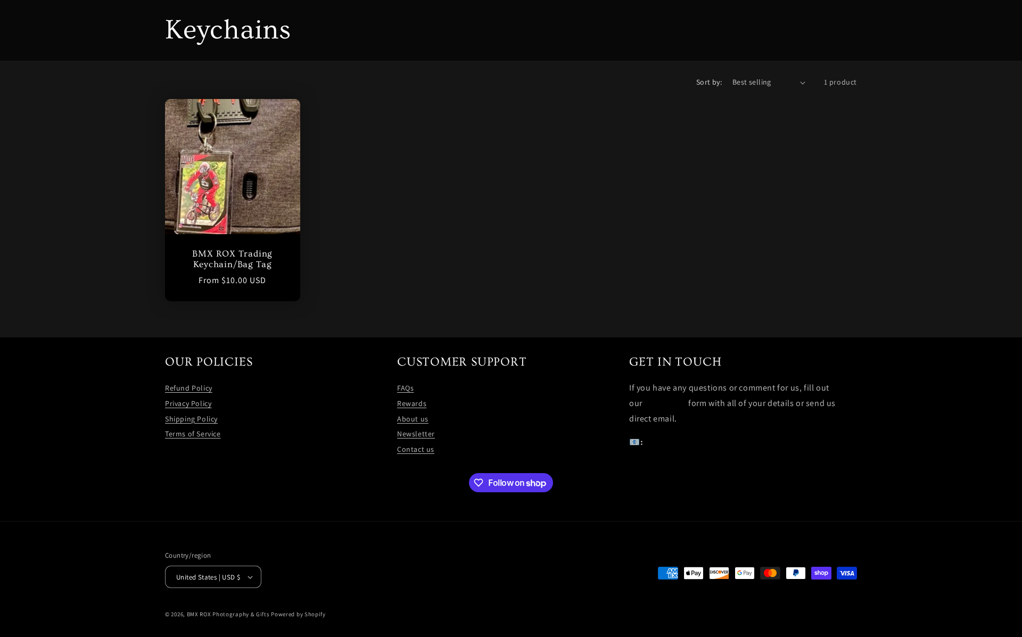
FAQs (405, 388)
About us (412, 419)
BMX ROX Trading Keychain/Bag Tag (232, 259)
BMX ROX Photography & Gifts (228, 614)
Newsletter (416, 434)
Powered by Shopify (298, 614)
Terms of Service (193, 434)
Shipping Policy (191, 419)
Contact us (415, 449)
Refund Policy (188, 388)
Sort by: (709, 82)
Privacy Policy (188, 403)
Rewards (411, 403)
